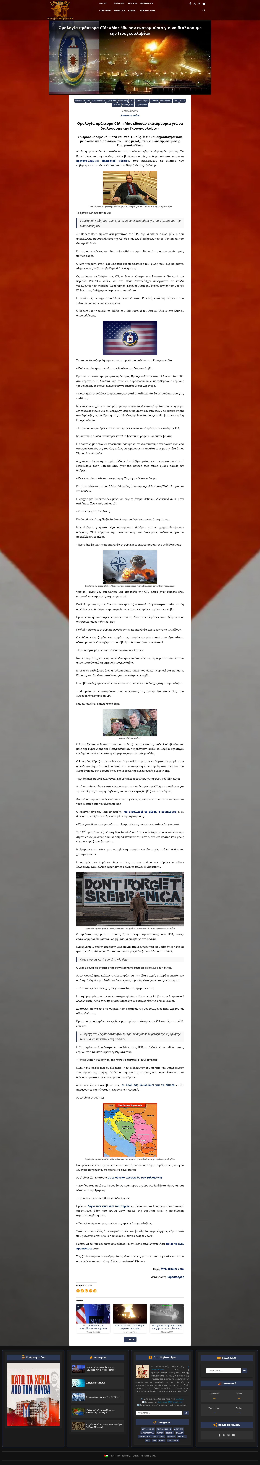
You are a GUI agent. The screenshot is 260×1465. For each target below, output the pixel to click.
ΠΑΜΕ (162, 1440)
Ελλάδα (179, 1433)
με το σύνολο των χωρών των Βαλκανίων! (135, 1177)
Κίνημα (182, 1436)
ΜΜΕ (176, 100)
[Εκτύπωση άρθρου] (95, 1291)
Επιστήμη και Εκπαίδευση (151, 1436)
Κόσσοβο (154, 100)
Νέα (154, 1440)
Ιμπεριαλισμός (142, 100)
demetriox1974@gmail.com (169, 1402)
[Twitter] (194, 4)
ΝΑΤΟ (182, 100)
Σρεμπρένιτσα (141, 105)
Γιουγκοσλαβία (98, 100)
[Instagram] (199, 4)
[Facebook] (190, 4)
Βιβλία (132, 10)
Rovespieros (126, 115)
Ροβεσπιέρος (147, 10)
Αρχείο (103, 3)
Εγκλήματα (111, 100)
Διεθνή (136, 115)
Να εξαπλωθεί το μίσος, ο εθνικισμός (150, 812)
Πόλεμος (116, 105)
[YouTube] (203, 4)
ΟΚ (244, 1371)
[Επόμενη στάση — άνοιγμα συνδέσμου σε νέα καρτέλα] (33, 1394)
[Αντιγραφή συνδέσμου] (90, 1291)
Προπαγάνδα (127, 105)
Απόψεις (119, 3)
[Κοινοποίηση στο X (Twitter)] (82, 1291)
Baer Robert (80, 100)
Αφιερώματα (147, 1433)
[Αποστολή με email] (86, 1291)
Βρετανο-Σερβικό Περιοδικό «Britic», (103, 161)
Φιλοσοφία (146, 3)
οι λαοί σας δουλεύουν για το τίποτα (148, 1085)
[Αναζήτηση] (204, 10)
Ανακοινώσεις (164, 1429)
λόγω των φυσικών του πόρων (108, 1206)
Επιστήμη (105, 10)
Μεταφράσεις (165, 100)
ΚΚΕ (148, 1440)
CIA (88, 100)
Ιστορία (132, 3)
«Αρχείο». (179, 1399)
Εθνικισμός (123, 100)
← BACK (130, 1339)
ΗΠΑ (132, 100)
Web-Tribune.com (172, 1269)
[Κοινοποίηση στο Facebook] (78, 1291)
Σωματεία (119, 10)
